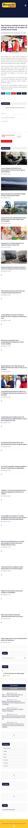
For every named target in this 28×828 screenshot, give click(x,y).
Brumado (6, 760)
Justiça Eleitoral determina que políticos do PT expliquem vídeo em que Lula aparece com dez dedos (14, 393)
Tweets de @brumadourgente (8, 809)
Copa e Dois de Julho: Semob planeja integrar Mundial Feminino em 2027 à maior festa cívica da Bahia (13, 219)
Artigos (5, 751)
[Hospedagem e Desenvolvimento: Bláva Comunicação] (14, 826)
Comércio (6, 763)
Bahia (5, 754)
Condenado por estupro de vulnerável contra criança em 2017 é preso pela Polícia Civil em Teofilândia (13, 725)
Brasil (5, 757)
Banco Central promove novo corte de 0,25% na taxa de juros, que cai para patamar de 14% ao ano (13, 717)
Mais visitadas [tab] (14, 685)
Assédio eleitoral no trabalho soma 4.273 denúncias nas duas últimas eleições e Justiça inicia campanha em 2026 (14, 418)
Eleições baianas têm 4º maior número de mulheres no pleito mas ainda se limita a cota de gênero (14, 367)
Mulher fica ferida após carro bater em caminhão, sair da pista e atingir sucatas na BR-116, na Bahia (13, 703)
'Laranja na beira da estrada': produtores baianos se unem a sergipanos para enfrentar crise (14, 316)
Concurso (6, 765)
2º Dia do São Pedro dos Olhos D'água (13, 673)
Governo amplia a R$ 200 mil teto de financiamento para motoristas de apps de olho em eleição (13, 170)
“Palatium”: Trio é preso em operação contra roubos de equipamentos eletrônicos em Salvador (13, 492)
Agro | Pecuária (7, 748)
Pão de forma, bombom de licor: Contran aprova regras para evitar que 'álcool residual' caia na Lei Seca (12, 543)
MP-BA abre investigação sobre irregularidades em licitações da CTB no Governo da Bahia (12, 342)
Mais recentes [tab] (14, 688)
